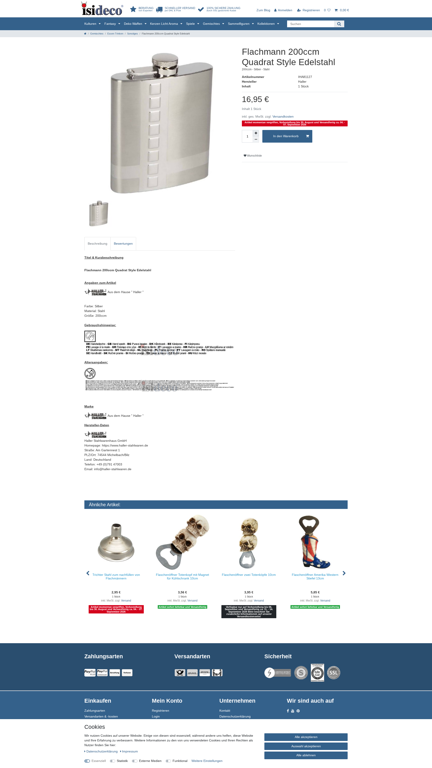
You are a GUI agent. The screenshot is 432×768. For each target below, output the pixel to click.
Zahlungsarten (94, 710)
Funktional (180, 761)
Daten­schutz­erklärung (102, 751)
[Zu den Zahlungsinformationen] (114, 673)
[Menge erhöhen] (256, 133)
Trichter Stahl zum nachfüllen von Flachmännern (116, 576)
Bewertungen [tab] (123, 243)
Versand (126, 600)
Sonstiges (132, 33)
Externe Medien (150, 761)
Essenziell (99, 761)
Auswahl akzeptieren (306, 746)
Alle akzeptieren (306, 737)
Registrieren (160, 710)
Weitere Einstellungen (207, 761)
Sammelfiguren (239, 23)
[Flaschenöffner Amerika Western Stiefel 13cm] (315, 542)
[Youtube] (292, 711)
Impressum (130, 751)
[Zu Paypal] (90, 673)
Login (156, 716)
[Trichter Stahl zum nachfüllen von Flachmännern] (116, 542)
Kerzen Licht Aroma (164, 23)
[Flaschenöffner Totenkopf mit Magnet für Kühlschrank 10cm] (182, 542)
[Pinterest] (298, 711)
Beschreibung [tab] (97, 243)
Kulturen (90, 23)
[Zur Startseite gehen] (85, 33)
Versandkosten (283, 116)
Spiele (191, 23)
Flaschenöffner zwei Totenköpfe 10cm (249, 575)
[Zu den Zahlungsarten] (127, 673)
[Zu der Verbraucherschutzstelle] (317, 673)
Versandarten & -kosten (101, 716)
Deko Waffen (133, 23)
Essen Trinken (115, 33)
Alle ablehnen (306, 755)
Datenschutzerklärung (235, 716)
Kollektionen (266, 23)
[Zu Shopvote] (301, 672)
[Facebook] (288, 711)
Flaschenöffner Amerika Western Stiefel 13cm (315, 576)
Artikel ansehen (118, 628)
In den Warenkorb (286, 136)
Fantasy (110, 23)
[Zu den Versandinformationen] (180, 673)
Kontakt (224, 710)
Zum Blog (263, 10)
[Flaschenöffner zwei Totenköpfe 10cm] (249, 542)
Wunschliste (254, 155)
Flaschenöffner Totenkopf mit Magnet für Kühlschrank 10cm (182, 576)
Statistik (122, 761)
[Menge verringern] (256, 139)
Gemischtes (212, 23)
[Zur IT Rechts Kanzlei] (277, 673)
